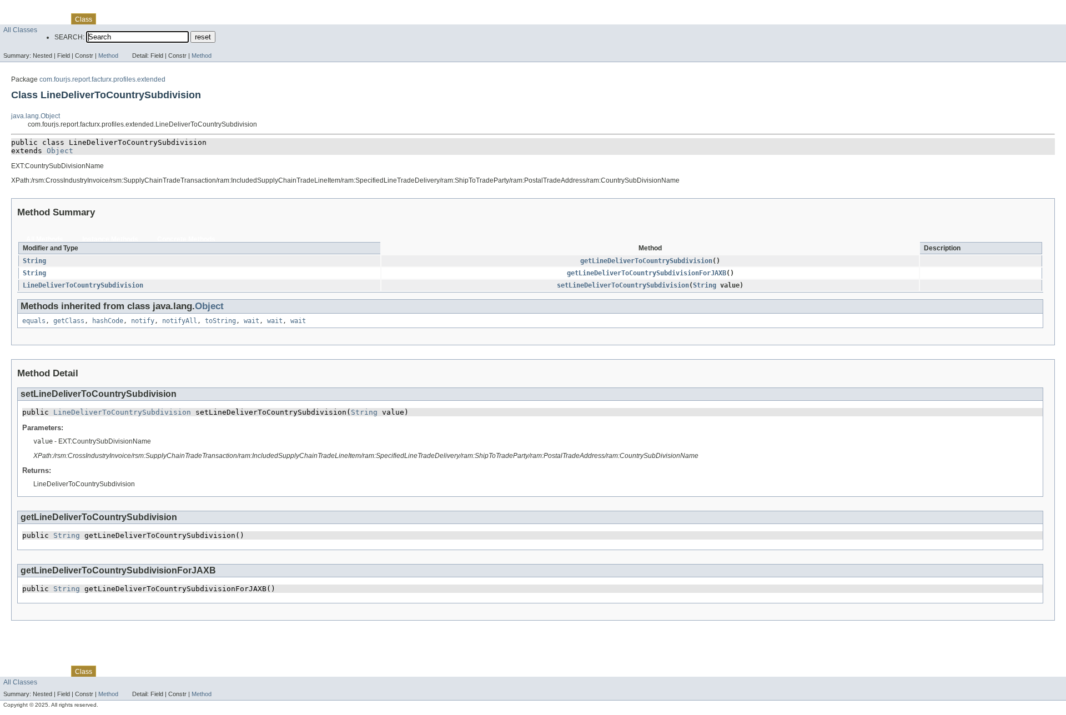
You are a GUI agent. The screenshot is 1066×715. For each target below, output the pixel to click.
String (34, 261)
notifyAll (179, 321)
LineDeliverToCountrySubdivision (83, 285)
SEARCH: (69, 37)
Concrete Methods (186, 239)
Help (214, 19)
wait (251, 321)
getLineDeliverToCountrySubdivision (646, 261)
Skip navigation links (31, 9)
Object (60, 151)
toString (220, 321)
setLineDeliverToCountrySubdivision (623, 285)
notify (142, 321)
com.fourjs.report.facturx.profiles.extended (102, 79)
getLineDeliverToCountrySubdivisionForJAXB (646, 273)
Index (192, 19)
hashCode (107, 321)
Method (108, 55)
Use (108, 19)
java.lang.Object (35, 116)
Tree (128, 19)
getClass (68, 321)
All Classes (20, 30)
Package (51, 19)
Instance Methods (110, 239)
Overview (17, 19)
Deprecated (159, 19)
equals (34, 321)
